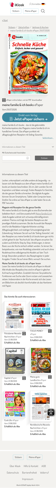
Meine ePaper (31, 11)
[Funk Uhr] (15, 404)
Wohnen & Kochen (40, 27)
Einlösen (44, 158)
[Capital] (15, 361)
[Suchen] (43, 11)
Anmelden (36, 4)
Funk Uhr (11, 420)
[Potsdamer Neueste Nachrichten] (15, 315)
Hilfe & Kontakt (31, 466)
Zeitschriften (23, 27)
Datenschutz (13, 472)
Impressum (27, 478)
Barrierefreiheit (29, 472)
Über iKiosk (15, 466)
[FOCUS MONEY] (41, 314)
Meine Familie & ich (44, 213)
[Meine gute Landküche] (41, 360)
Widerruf (44, 472)
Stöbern (15, 11)
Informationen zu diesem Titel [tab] (13, 147)
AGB (43, 466)
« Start (5, 20)
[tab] (28, 153)
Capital (10, 378)
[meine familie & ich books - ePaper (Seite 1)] (28, 64)
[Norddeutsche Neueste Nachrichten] (41, 406)
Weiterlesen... (48, 137)
